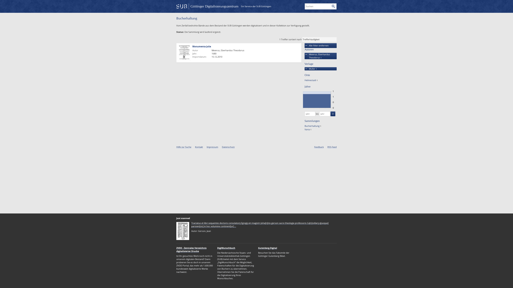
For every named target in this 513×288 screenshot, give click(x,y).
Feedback (319, 147)
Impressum (212, 147)
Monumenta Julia (201, 46)
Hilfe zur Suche (183, 147)
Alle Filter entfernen (317, 45)
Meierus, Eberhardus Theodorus (317, 56)
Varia (308, 129)
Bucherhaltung (313, 126)
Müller (311, 68)
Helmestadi (311, 80)
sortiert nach (295, 39)
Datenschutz (228, 147)
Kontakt (199, 147)
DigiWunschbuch (226, 248)
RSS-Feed (332, 147)
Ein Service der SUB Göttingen (256, 6)
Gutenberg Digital (267, 248)
